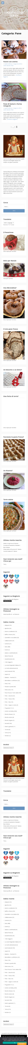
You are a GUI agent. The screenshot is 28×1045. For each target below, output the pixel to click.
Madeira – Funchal (9, 677)
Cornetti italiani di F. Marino (10, 551)
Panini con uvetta (10, 62)
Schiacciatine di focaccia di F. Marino (12, 549)
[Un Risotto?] (14, 481)
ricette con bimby (9, 711)
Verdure (7, 735)
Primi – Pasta (8, 699)
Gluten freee (8, 656)
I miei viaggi (8, 662)
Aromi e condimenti (10, 631)
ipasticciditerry (8, 64)
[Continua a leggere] (12, 119)
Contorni (7, 643)
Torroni (7, 729)
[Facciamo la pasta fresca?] (14, 449)
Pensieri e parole (9, 686)
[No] (26, 1041)
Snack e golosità (9, 726)
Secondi (7, 723)
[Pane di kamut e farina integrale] (14, 92)
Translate (12, 224)
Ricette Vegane (9, 720)
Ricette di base (8, 714)
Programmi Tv (8, 708)
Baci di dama (6, 547)
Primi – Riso (8, 702)
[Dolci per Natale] (14, 276)
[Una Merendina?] (14, 318)
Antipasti (7, 625)
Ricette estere (8, 717)
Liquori (6, 674)
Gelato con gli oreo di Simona (10, 543)
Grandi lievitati (8, 659)
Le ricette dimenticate (10, 668)
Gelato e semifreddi (10, 653)
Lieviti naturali (6, 65)
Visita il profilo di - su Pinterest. (11, 614)
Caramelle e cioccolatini (11, 637)
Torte (6, 732)
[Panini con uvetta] (14, 49)
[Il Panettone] (14, 243)
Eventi (6, 650)
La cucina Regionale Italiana (12, 665)
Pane (12, 65)
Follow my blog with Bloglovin (10, 599)
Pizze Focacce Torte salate (12, 692)
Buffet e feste (8, 634)
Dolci (6, 646)
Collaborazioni (8, 640)
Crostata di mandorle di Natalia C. (11, 545)
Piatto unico (8, 689)
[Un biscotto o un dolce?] (14, 379)
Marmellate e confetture (11, 680)
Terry (4, 564)
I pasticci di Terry (14, 14)
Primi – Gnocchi (8, 696)
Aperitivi (7, 628)
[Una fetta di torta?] (14, 413)
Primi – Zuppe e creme (10, 705)
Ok (14, 1042)
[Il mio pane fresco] (14, 345)
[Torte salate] (14, 516)
